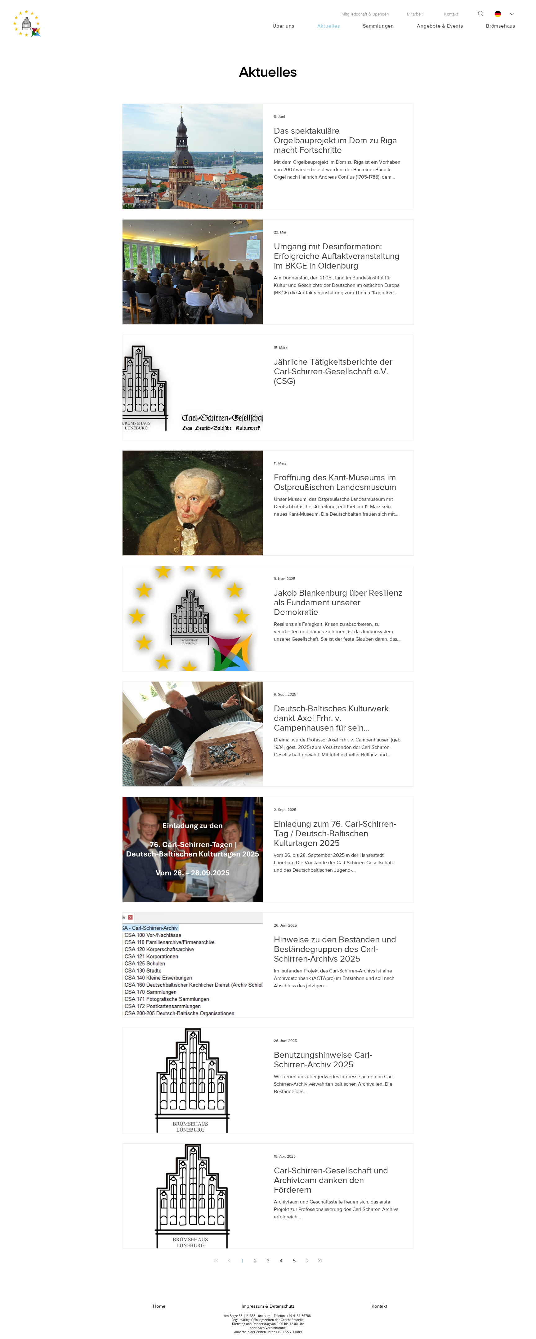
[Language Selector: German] (503, 14)
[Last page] (320, 1260)
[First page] (215, 1260)
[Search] (480, 13)
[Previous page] (228, 1260)
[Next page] (307, 1260)
